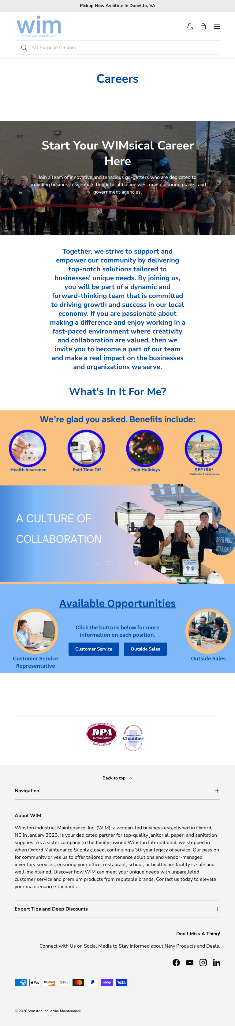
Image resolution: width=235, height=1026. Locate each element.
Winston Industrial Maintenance (54, 1011)
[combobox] (117, 47)
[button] (203, 26)
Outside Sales (145, 649)
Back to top (115, 778)
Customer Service (93, 649)
